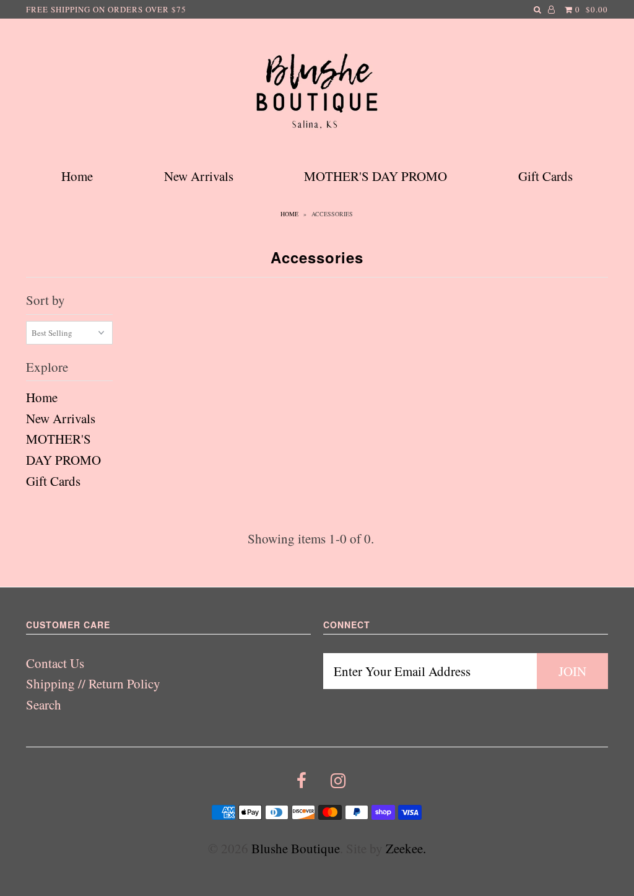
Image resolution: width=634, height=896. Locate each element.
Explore (47, 367)
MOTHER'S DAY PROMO (375, 176)
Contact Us (55, 663)
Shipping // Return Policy (93, 683)
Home (77, 176)
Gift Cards (545, 176)
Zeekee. (406, 848)
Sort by (45, 300)
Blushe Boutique (295, 848)
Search (43, 704)
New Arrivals (198, 176)
